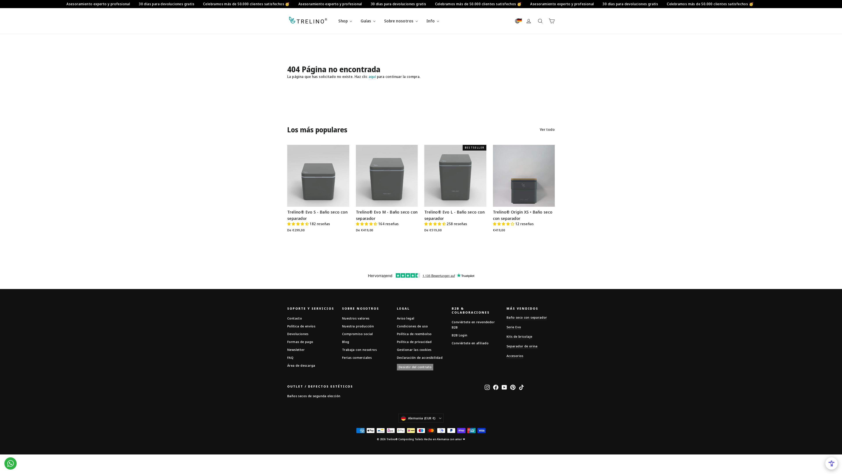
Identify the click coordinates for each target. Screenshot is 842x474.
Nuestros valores (355, 318)
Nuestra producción (358, 326)
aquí (372, 76)
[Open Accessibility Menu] (831, 463)
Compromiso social (357, 334)
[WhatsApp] (10, 463)
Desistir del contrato (415, 367)
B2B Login (459, 335)
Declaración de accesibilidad (419, 357)
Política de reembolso (414, 334)
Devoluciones (298, 334)
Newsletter (296, 349)
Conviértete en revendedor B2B (473, 324)
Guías (366, 20)
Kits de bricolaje (519, 336)
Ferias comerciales (357, 357)
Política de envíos (301, 326)
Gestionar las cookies (414, 349)
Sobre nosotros (399, 20)
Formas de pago (300, 341)
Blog (345, 341)
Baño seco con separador (527, 317)
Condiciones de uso (412, 326)
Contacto (294, 318)
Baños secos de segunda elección (313, 396)
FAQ (290, 357)
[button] (298, 223)
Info (431, 20)
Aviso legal (405, 318)
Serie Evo (514, 327)
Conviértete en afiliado (470, 343)
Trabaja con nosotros (359, 349)
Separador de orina (522, 346)
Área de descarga (301, 365)
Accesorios (515, 356)
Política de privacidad (414, 341)
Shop (343, 20)
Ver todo (547, 129)
